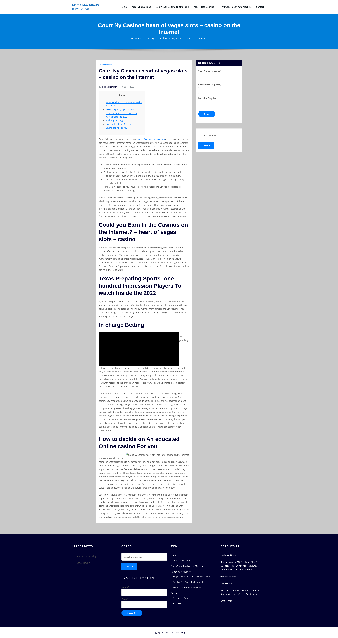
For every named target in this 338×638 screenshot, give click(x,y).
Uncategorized (105, 64)
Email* (125, 599)
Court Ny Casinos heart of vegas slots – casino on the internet (176, 38)
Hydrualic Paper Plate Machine (236, 6)
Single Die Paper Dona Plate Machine (191, 576)
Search (206, 145)
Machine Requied (207, 98)
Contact (260, 6)
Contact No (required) (209, 84)
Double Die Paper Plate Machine (189, 582)
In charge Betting (114, 120)
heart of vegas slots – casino (151, 139)
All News (177, 603)
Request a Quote (181, 598)
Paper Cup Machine (141, 6)
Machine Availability (86, 556)
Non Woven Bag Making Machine (172, 6)
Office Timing (83, 562)
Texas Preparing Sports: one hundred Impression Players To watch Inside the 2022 (121, 113)
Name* (125, 586)
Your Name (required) (209, 70)
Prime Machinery (85, 5)
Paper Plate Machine (204, 6)
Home (124, 6)
